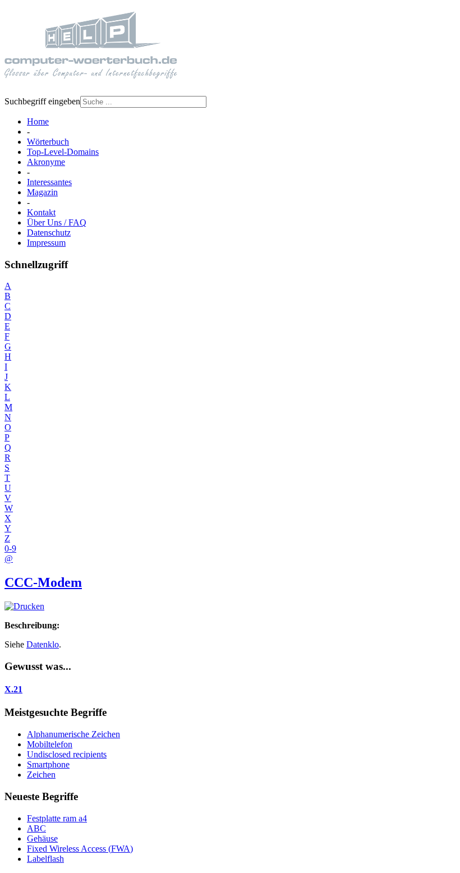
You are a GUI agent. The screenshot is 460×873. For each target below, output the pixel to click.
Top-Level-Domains (63, 152)
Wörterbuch (48, 141)
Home (38, 121)
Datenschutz (49, 232)
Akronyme (46, 162)
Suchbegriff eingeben (42, 101)
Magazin (42, 192)
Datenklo (42, 644)
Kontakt (41, 212)
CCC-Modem (43, 582)
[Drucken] (24, 606)
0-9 (10, 548)
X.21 (13, 689)
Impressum (46, 242)
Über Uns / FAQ (56, 222)
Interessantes (49, 182)
